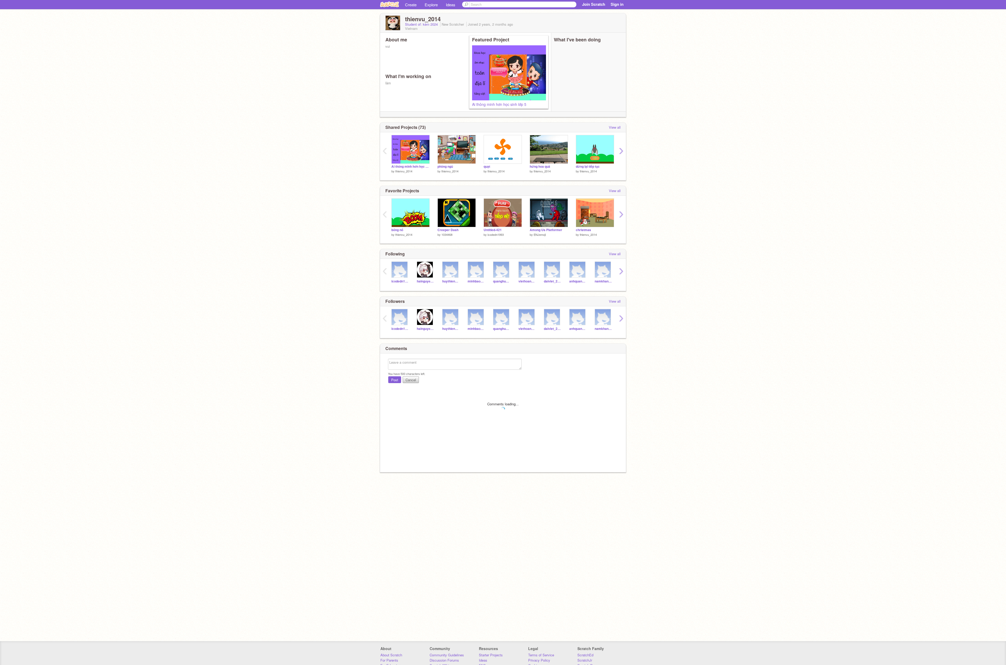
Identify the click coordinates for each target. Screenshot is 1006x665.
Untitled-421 (493, 230)
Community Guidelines (447, 654)
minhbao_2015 (476, 281)
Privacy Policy (539, 660)
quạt (487, 166)
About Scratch (391, 654)
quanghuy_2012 (502, 281)
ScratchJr (584, 660)
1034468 (446, 234)
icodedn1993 (496, 234)
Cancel (411, 379)
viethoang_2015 (527, 281)
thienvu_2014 (403, 171)
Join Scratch (593, 4)
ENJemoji (540, 234)
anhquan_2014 (578, 281)
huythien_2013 (451, 281)
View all (615, 127)
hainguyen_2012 (425, 281)
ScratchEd (585, 654)
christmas (583, 230)
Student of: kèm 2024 (422, 24)
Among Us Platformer (546, 230)
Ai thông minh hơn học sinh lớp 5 (499, 104)
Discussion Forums (444, 660)
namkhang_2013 (603, 281)
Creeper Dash (448, 230)
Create (411, 4)
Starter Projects (491, 654)
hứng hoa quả (540, 166)
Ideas (450, 4)
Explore (431, 4)
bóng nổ (397, 230)
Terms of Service (541, 654)
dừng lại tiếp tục (588, 166)
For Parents (389, 660)
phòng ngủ (445, 166)
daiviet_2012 (552, 281)
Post (394, 379)
